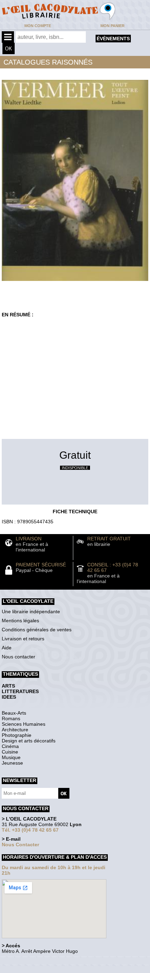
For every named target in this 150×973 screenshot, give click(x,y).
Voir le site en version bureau (38, 960)
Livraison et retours (23, 638)
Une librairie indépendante (31, 611)
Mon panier (112, 26)
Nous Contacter (20, 844)
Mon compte (37, 26)
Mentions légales (20, 620)
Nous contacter (18, 656)
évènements (113, 38)
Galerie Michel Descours (33, 969)
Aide (7, 647)
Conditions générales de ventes (37, 629)
